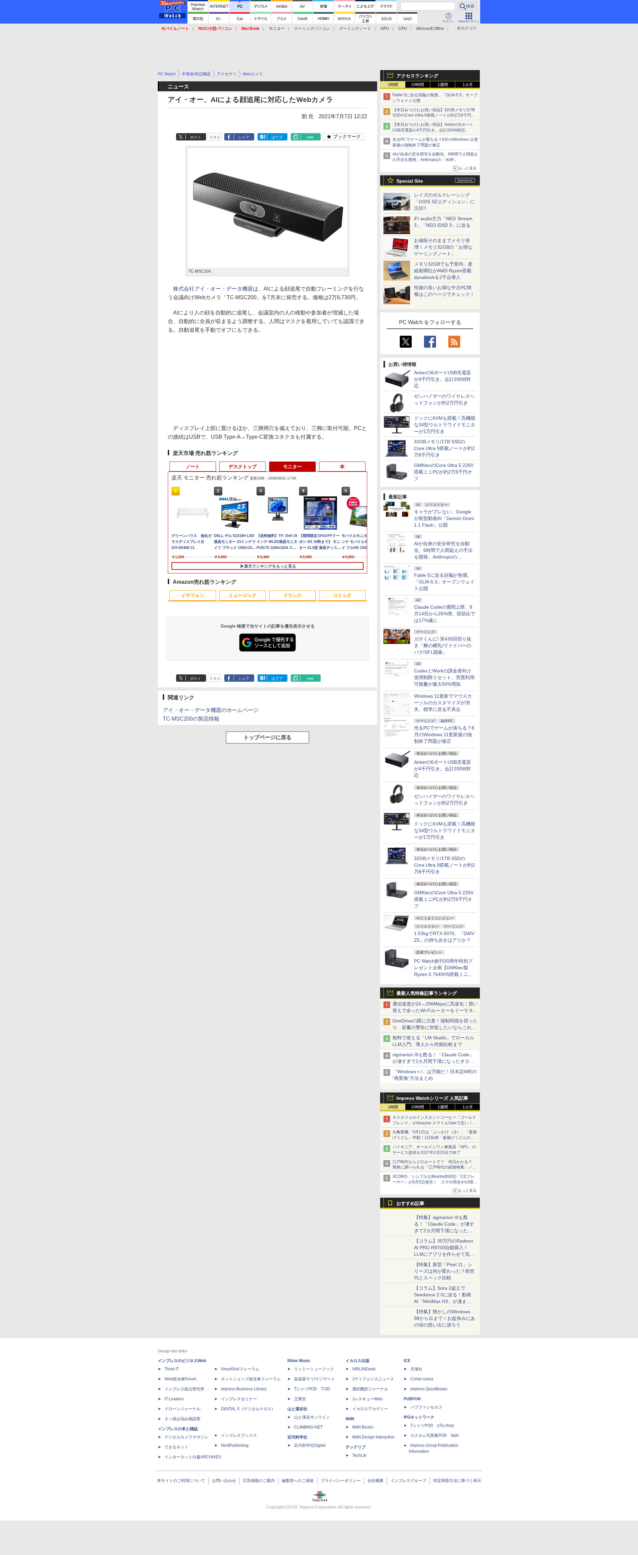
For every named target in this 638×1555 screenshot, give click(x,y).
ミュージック (243, 595)
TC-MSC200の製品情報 (191, 719)
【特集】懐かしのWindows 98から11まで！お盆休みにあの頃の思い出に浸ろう (444, 1318)
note (310, 137)
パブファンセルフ (426, 1407)
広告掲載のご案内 (259, 1480)
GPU (384, 28)
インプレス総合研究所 (184, 1389)
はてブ (276, 137)
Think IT (171, 1369)
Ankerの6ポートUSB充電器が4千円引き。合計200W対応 (442, 379)
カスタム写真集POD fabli (434, 1435)
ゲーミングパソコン (312, 28)
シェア (243, 137)
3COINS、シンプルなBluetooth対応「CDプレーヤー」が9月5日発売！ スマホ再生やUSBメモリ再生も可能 (434, 1182)
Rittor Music (298, 1360)
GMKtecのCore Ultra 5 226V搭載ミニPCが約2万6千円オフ (444, 472)
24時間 (417, 84)
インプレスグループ (408, 1480)
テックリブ (356, 1447)
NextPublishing (235, 1445)
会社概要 (375, 1480)
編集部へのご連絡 (298, 1480)
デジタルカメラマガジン (186, 1437)
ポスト (195, 137)
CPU (402, 28)
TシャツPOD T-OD (312, 1389)
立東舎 (300, 1399)
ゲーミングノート (355, 28)
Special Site (409, 181)
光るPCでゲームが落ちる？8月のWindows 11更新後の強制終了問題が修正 (444, 734)
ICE (407, 1360)
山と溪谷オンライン (312, 1417)
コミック (342, 595)
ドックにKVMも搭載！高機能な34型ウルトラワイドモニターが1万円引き (444, 424)
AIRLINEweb (363, 1369)
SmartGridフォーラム (240, 1369)
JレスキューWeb (367, 1399)
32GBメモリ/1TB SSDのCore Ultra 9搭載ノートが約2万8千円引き (444, 448)
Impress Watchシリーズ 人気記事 (432, 1098)
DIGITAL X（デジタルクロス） (248, 1409)
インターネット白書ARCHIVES (192, 1457)
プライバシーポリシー (341, 1480)
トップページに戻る (267, 737)
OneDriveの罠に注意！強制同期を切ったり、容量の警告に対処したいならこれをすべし (435, 1027)
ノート (193, 466)
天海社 (416, 1369)
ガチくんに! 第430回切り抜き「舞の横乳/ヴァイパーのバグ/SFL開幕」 (442, 645)
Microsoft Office (430, 28)
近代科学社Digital (310, 1445)
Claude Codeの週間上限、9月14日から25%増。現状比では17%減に (444, 613)
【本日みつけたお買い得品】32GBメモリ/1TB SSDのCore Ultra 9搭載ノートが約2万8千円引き (433, 116)
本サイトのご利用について (181, 1480)
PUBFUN (412, 1399)
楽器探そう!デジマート (314, 1379)
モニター (277, 28)
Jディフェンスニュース (373, 1379)
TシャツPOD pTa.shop (432, 1425)
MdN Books (362, 1427)
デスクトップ (243, 466)
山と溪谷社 (297, 1409)
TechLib (359, 1455)
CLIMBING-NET (308, 1427)
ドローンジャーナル (182, 1409)
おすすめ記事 (410, 1203)
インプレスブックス (239, 1435)
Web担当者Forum (180, 1379)
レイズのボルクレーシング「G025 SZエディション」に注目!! (444, 201)
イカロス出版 (358, 1360)
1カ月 (468, 84)
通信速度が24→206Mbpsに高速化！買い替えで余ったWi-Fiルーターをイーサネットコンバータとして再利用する (435, 1010)
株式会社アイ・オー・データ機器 (213, 289)
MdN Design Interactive (373, 1437)
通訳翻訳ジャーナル (370, 1389)
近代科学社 (297, 1437)
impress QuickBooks (428, 1389)
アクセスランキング (417, 75)
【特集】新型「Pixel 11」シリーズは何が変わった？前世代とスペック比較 (444, 1271)
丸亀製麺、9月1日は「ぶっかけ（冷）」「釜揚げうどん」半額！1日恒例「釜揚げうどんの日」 (434, 1138)
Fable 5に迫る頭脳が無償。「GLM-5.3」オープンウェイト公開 (444, 581)
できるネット (176, 1447)
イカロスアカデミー (370, 1409)
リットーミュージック (314, 1369)
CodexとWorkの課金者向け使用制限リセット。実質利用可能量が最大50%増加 (444, 677)
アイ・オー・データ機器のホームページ (211, 710)
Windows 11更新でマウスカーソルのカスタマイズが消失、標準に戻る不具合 (443, 702)
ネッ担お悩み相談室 (182, 1419)
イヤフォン (192, 595)
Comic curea (421, 1379)
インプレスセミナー (239, 1399)
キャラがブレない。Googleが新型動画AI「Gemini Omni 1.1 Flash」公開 (444, 518)
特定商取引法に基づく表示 (457, 1480)
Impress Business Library (243, 1389)
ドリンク (292, 595)
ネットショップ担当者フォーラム (251, 1379)
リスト (214, 137)
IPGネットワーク (419, 1417)
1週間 (443, 84)
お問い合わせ (224, 1480)
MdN (350, 1419)
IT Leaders (174, 1399)
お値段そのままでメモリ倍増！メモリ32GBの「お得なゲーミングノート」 (443, 247)
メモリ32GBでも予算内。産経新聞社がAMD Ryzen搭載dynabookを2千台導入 (443, 270)
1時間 (393, 84)
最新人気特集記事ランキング (426, 993)
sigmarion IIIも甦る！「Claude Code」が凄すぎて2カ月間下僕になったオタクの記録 (433, 1061)
